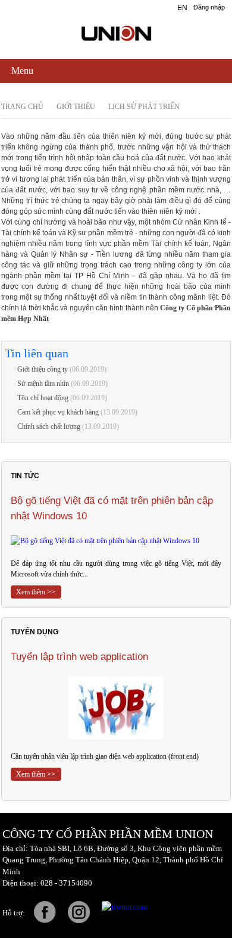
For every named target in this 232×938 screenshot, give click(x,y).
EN (182, 8)
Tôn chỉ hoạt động (42, 398)
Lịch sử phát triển (144, 106)
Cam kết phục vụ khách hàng (58, 412)
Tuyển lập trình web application (79, 656)
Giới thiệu (76, 106)
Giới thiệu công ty (42, 369)
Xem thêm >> (35, 592)
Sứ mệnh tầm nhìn (43, 383)
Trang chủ (22, 106)
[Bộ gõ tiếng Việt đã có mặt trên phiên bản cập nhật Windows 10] (116, 540)
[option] (116, 546)
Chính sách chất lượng (48, 426)
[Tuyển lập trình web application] (116, 708)
